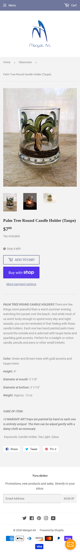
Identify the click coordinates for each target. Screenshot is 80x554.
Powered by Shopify (52, 530)
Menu (12, 5)
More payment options (21, 284)
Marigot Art (29, 530)
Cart (73, 5)
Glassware (25, 62)
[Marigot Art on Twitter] (24, 519)
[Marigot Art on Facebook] (31, 519)
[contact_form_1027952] (70, 544)
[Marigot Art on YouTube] (53, 519)
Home (6, 62)
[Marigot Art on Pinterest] (39, 519)
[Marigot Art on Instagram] (46, 519)
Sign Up (69, 498)
